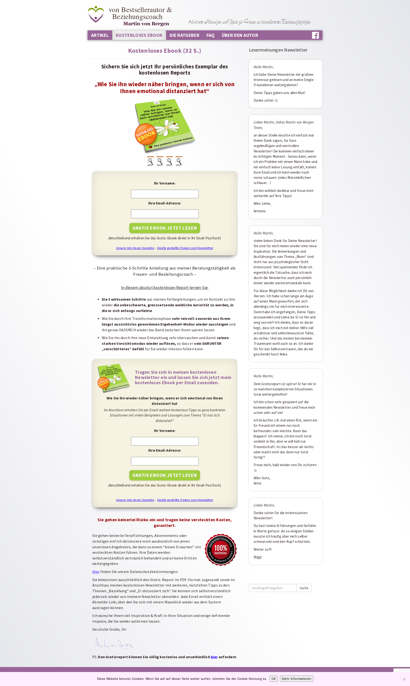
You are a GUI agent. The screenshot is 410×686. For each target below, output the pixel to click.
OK (273, 679)
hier (214, 657)
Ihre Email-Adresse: (164, 203)
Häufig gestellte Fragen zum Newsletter (185, 248)
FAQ (210, 35)
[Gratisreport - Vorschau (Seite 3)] (150, 161)
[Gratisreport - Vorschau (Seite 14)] (178, 161)
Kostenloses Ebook (139, 35)
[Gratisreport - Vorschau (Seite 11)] (159, 161)
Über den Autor (240, 35)
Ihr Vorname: (165, 183)
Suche (304, 588)
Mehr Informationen (296, 679)
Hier (95, 571)
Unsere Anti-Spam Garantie (135, 248)
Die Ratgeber (184, 35)
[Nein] (404, 679)
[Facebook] (315, 35)
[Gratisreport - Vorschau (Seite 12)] (169, 161)
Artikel (100, 35)
